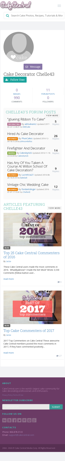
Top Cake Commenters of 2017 (28, 330)
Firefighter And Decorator (26, 148)
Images (16, 94)
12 (56, 186)
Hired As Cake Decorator (25, 133)
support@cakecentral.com (21, 435)
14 (56, 150)
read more (8, 278)
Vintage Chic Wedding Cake (28, 184)
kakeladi (23, 177)
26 (56, 135)
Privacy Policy (7, 395)
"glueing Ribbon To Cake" (26, 119)
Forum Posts (48, 94)
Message (34, 66)
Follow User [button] (17, 79)
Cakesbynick (26, 152)
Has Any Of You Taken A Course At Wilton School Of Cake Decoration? (27, 166)
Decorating (14, 124)
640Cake (26, 127)
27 (60, 355)
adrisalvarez (31, 124)
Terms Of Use (18, 395)
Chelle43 (26, 192)
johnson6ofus (26, 141)
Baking (11, 153)
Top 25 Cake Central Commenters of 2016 (31, 254)
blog (7, 248)
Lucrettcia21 (28, 174)
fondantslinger (29, 189)
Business (12, 139)
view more (52, 115)
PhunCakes (27, 138)
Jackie (8, 261)
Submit (56, 406)
